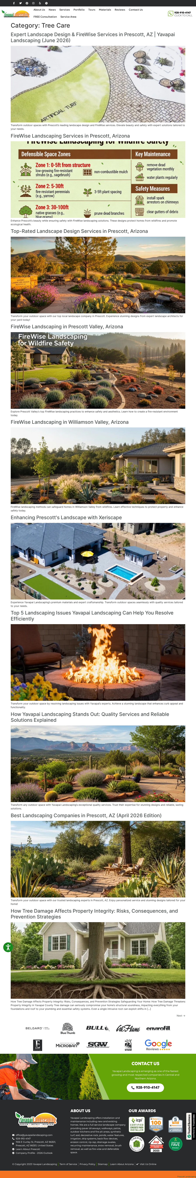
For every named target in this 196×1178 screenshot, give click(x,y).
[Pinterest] (27, 3)
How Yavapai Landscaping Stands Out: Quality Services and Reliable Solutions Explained (90, 717)
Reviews (120, 10)
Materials (105, 10)
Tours (91, 10)
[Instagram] (33, 3)
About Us (39, 10)
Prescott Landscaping (186, 1176)
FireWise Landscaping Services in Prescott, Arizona (70, 136)
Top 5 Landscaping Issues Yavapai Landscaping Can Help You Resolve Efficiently (92, 616)
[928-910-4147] (170, 13)
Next (181, 1015)
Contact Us (136, 10)
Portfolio (79, 10)
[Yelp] (40, 3)
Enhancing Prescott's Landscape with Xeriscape (66, 517)
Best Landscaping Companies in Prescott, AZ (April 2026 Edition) (86, 815)
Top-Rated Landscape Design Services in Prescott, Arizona (79, 231)
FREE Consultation (45, 17)
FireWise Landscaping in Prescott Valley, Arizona (67, 327)
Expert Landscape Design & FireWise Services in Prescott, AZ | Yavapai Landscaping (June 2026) (93, 37)
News (52, 10)
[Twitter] (20, 3)
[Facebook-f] (14, 3)
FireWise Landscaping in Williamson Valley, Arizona (70, 422)
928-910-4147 (182, 12)
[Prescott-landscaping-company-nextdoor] (46, 3)
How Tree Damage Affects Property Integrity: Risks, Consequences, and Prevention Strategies (94, 914)
